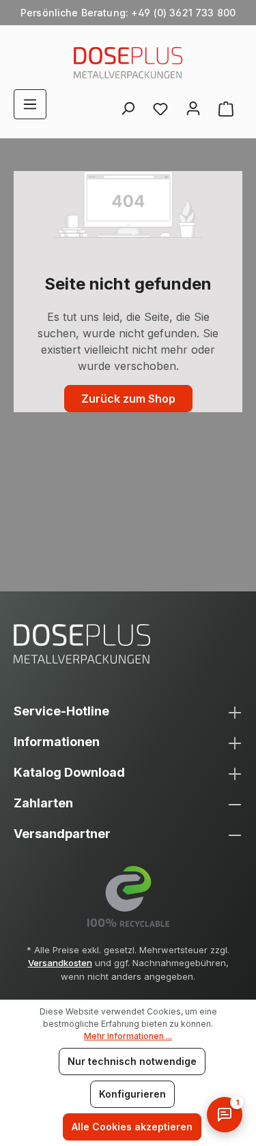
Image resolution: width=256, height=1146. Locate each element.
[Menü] (30, 104)
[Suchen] (127, 104)
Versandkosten (60, 962)
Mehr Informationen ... (128, 1036)
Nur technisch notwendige (132, 1061)
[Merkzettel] (160, 108)
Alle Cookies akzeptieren (132, 1126)
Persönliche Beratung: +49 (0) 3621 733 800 (128, 12)
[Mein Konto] (193, 104)
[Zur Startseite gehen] (128, 62)
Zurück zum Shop (128, 398)
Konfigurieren (132, 1094)
